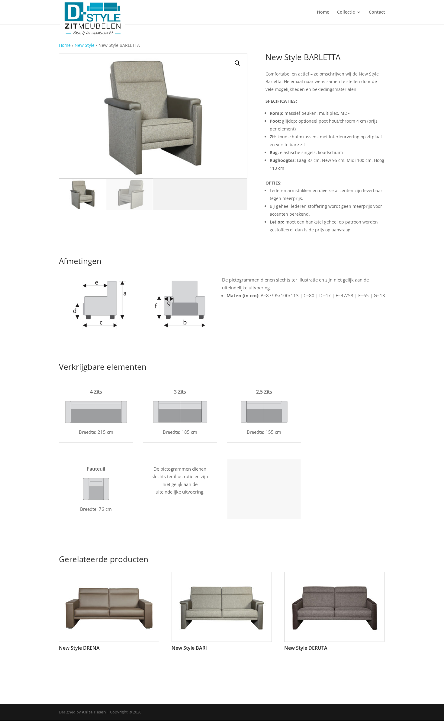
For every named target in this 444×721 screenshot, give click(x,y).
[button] (237, 63)
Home (323, 12)
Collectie (346, 12)
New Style (85, 45)
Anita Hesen (94, 712)
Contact (377, 12)
